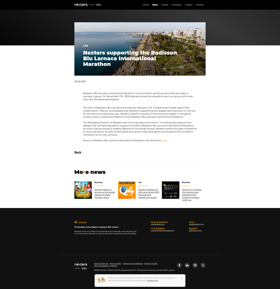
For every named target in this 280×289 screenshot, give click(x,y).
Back (77, 152)
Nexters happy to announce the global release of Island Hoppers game (104, 193)
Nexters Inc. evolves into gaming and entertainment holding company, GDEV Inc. (191, 194)
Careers (188, 5)
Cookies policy (152, 281)
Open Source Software (133, 264)
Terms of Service (101, 264)
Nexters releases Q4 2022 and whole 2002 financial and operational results (148, 193)
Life (85, 45)
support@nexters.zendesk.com (162, 230)
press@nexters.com (196, 224)
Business (98, 182)
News (155, 5)
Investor (200, 5)
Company (176, 5)
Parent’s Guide (150, 264)
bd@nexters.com (195, 230)
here (164, 140)
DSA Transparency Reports (105, 266)
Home (146, 5)
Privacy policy (116, 264)
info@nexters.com (158, 224)
